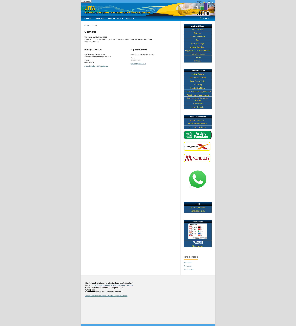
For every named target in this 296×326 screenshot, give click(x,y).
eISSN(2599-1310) (198, 211)
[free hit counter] (197, 243)
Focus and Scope (197, 43)
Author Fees (198, 104)
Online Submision (197, 54)
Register (200, 2)
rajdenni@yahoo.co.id (138, 64)
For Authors (188, 266)
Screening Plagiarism (197, 127)
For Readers (188, 262)
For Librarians (189, 269)
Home (86, 25)
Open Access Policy (197, 81)
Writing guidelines (197, 120)
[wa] (198, 192)
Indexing (197, 61)
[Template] (198, 139)
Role (197, 40)
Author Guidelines (197, 47)
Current (88, 18)
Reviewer (198, 33)
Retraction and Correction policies (197, 99)
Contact (198, 57)
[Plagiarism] (197, 150)
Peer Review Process (198, 77)
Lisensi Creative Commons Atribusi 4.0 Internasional (106, 296)
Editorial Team (198, 29)
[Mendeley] (197, 162)
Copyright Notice (198, 107)
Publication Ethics (197, 36)
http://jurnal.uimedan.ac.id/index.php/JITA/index (113, 285)
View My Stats (197, 246)
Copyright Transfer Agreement (197, 50)
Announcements (115, 18)
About (129, 18)
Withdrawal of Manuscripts (198, 95)
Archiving (198, 84)
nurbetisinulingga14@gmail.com (96, 66)
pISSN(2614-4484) (198, 207)
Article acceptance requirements (198, 91)
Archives (100, 18)
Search (205, 18)
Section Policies (197, 74)
